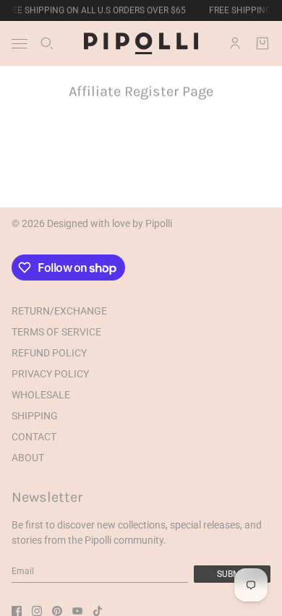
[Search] (47, 43)
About (28, 457)
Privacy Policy (50, 374)
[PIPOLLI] (141, 43)
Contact (34, 436)
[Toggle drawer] (19, 43)
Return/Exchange (59, 311)
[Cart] (262, 43)
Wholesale (41, 395)
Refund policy (49, 353)
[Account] (235, 43)
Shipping (35, 416)
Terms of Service (56, 332)
